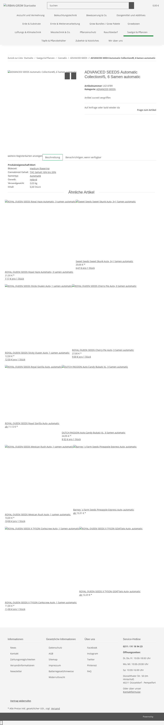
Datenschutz (55, 647)
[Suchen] (131, 5)
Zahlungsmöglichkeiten (22, 659)
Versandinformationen (22, 665)
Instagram (92, 653)
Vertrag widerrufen (20, 700)
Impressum (55, 665)
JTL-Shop (157, 716)
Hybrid (33, 179)
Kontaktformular (132, 691)
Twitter (91, 659)
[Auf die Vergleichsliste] (67, 75)
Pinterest (92, 665)
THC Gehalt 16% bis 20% (43, 172)
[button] (141, 5)
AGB (51, 653)
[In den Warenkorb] (10, 68)
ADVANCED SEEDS (106, 89)
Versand (55, 708)
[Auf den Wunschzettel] (73, 75)
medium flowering (39, 168)
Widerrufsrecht (57, 677)
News (13, 647)
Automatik (35, 175)
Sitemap (53, 659)
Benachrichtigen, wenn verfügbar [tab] (83, 157)
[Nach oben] (1, 723)
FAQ (89, 671)
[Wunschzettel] (146, 5)
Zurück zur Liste (15, 58)
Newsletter (16, 671)
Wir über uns (116, 40)
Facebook (92, 647)
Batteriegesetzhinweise (61, 671)
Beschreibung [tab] (52, 157)
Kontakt (14, 653)
